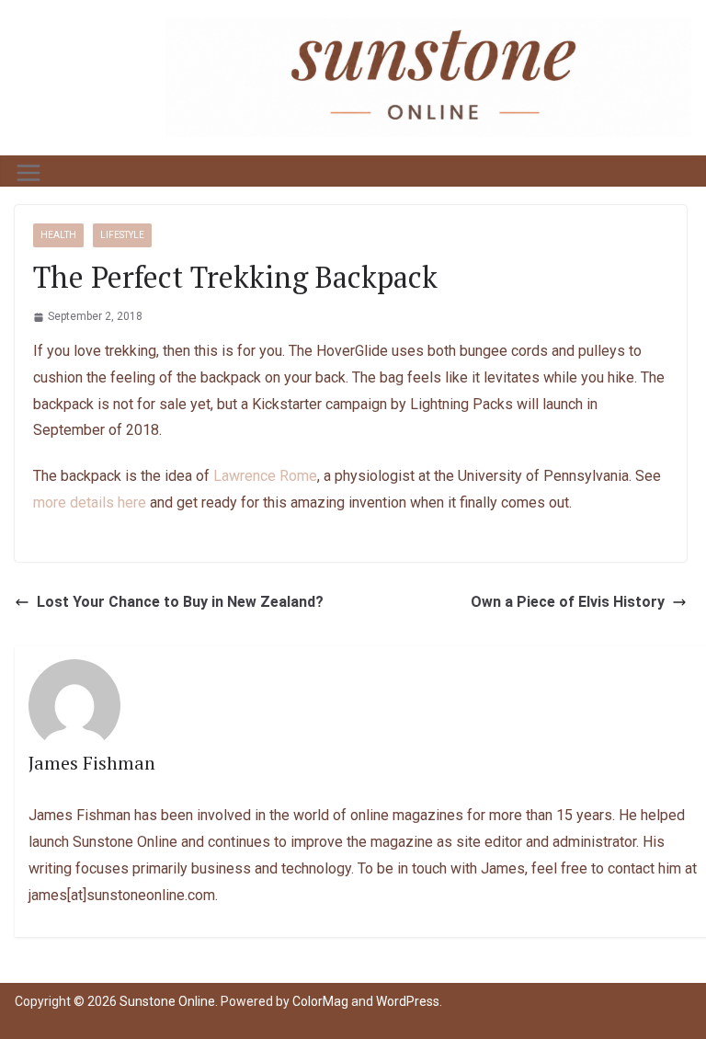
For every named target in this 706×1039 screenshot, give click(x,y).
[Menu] (28, 173)
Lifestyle (122, 235)
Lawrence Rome (265, 476)
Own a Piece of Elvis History (568, 602)
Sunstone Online (167, 1001)
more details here (89, 502)
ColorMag (320, 1001)
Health (58, 235)
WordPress (407, 1001)
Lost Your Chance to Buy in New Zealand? (180, 602)
